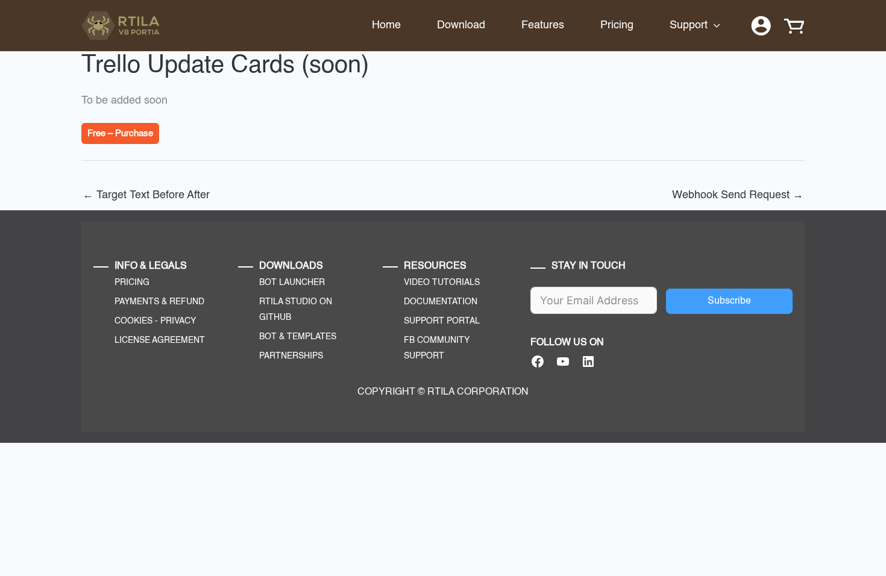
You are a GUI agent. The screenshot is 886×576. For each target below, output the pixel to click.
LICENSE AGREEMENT (160, 340)
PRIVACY (178, 321)
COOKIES (133, 321)
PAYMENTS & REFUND (159, 302)
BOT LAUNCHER (292, 282)
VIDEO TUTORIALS (442, 282)
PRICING (132, 282)
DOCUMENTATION (440, 302)
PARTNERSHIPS (291, 356)
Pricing (616, 25)
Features (542, 25)
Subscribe (729, 301)
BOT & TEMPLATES (297, 337)
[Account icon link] (760, 25)
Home (386, 25)
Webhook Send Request (737, 195)
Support (689, 25)
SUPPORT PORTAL (442, 321)
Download (461, 25)
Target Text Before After (146, 195)
